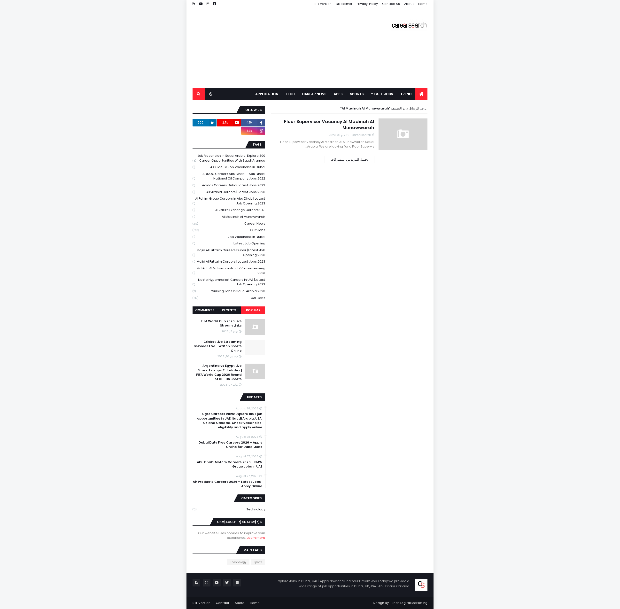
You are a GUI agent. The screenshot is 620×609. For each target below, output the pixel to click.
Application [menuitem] (266, 94)
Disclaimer (344, 4)
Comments (204, 310)
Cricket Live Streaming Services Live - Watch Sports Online (218, 346)
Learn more (256, 537)
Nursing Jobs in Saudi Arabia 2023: (229, 291)
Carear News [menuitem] (314, 94)
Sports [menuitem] (357, 94)
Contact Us (391, 4)
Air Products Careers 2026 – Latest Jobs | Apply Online (227, 484)
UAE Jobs (229, 298)
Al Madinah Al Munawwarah (229, 216)
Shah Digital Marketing (409, 603)
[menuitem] (421, 94)
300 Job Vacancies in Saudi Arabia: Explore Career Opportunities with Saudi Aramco (229, 158)
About (409, 4)
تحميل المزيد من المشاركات (349, 159)
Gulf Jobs (229, 230)
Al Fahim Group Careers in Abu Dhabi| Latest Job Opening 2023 (229, 201)
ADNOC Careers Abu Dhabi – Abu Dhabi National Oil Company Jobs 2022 (229, 176)
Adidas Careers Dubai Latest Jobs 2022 (229, 185)
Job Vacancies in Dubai (229, 236)
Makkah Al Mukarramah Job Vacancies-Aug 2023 (229, 270)
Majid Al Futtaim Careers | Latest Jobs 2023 (229, 261)
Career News (229, 223)
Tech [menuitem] (290, 94)
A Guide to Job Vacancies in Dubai (229, 167)
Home (422, 4)
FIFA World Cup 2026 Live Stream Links (221, 323)
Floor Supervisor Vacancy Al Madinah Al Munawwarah (329, 124)
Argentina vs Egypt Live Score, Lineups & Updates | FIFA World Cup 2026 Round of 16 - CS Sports (219, 372)
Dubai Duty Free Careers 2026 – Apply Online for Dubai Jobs (230, 444)
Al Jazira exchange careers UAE (229, 210)
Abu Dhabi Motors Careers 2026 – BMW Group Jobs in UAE (229, 464)
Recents (229, 310)
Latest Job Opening (229, 243)
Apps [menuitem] (338, 94)
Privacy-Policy (367, 4)
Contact (222, 603)
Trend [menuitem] (406, 94)
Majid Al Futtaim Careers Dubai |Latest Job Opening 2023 (229, 252)
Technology (229, 509)
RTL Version (323, 4)
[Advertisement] (281, 48)
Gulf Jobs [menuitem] (383, 94)
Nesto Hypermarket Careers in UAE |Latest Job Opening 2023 (229, 282)
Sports (258, 562)
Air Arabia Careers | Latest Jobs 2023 (229, 192)
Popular (253, 310)
